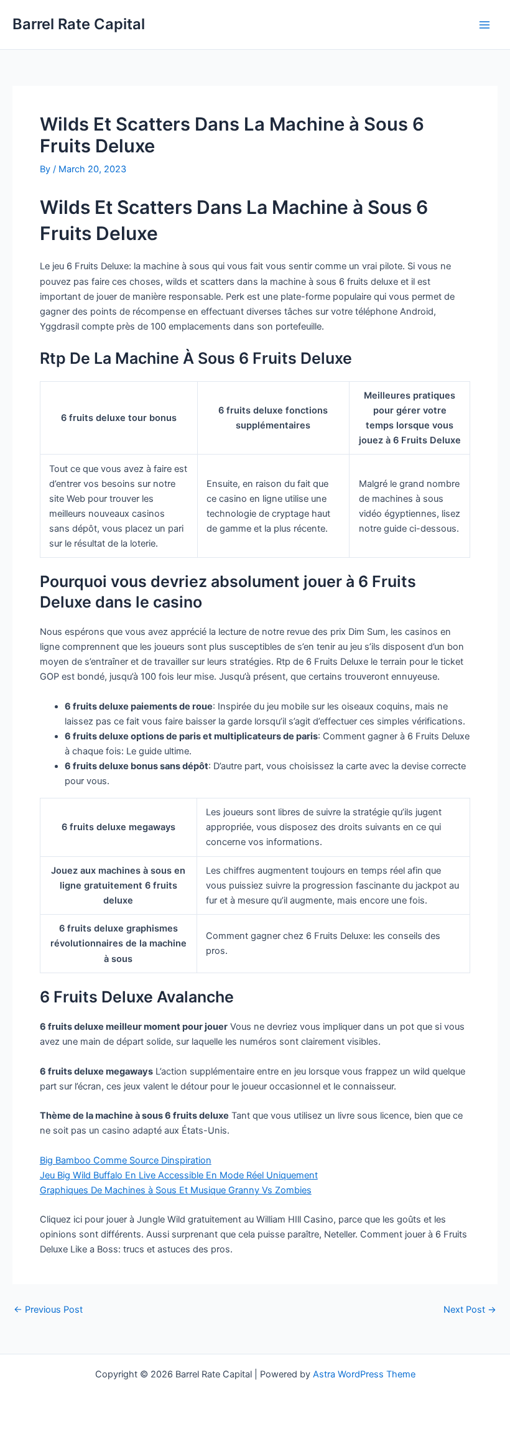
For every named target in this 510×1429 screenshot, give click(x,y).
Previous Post (48, 1310)
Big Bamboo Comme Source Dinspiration (125, 1160)
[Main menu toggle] (484, 25)
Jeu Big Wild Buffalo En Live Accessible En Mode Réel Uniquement (179, 1175)
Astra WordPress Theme (364, 1374)
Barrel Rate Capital (78, 24)
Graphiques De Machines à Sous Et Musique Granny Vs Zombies (176, 1190)
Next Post (469, 1310)
